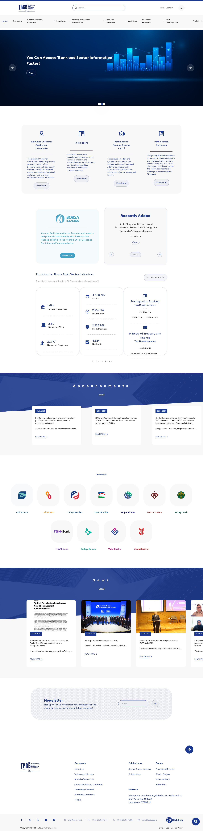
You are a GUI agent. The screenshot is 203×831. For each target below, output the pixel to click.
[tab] (94, 361)
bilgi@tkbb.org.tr (75, 820)
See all (135, 254)
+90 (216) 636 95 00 (124, 820)
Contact (169, 8)
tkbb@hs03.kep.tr (149, 820)
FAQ (162, 8)
